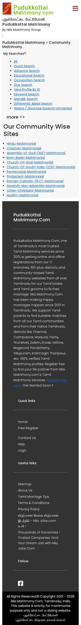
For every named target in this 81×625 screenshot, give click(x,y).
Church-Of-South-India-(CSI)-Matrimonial (41, 167)
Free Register (28, 428)
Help (21, 444)
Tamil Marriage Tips (33, 496)
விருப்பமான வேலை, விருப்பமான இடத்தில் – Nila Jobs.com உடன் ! (38, 520)
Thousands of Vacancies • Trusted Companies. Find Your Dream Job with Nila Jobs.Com (39, 540)
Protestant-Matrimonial (25, 176)
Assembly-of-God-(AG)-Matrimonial (36, 153)
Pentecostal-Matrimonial (26, 171)
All (15, 61)
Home (23, 422)
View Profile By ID (27, 89)
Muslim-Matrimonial (22, 195)
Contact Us (27, 438)
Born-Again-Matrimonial (26, 157)
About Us (25, 490)
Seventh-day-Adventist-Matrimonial (36, 186)
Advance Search (27, 71)
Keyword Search (26, 94)
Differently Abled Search (33, 103)
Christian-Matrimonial (24, 148)
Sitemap (25, 484)
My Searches (13, 53)
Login (22, 450)
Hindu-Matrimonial (21, 143)
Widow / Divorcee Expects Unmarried (43, 108)
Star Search (23, 85)
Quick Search (24, 66)
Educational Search (29, 75)
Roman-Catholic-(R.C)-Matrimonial (35, 181)
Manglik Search (26, 99)
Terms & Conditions (34, 503)
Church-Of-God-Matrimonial (30, 162)
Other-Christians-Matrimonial (30, 190)
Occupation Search (29, 80)
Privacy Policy (29, 509)
